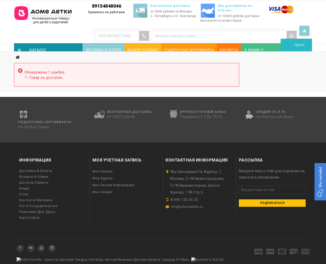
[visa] (258, 252)
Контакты (229, 50)
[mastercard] (282, 252)
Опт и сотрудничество (38, 206)
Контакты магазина (35, 200)
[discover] (294, 252)
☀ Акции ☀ (254, 50)
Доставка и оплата (103, 50)
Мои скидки (102, 192)
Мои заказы (102, 171)
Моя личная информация (113, 185)
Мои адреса (102, 178)
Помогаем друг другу (37, 212)
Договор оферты (33, 182)
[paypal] (270, 252)
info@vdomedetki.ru (187, 207)
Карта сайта (29, 217)
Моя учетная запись (117, 160)
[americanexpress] (305, 252)
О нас (24, 194)
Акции (24, 188)
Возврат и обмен (143, 50)
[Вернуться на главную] (17, 57)
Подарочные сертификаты (189, 50)
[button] (320, 181)
